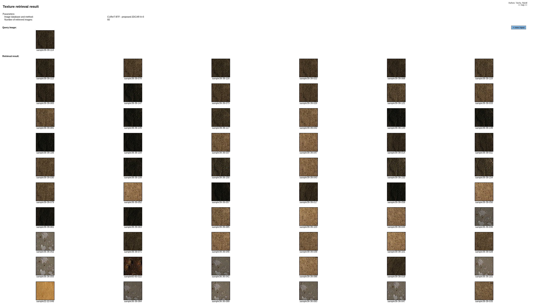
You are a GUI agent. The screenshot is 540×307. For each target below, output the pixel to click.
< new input (518, 27)
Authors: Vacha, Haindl (517, 3)
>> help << (522, 5)
